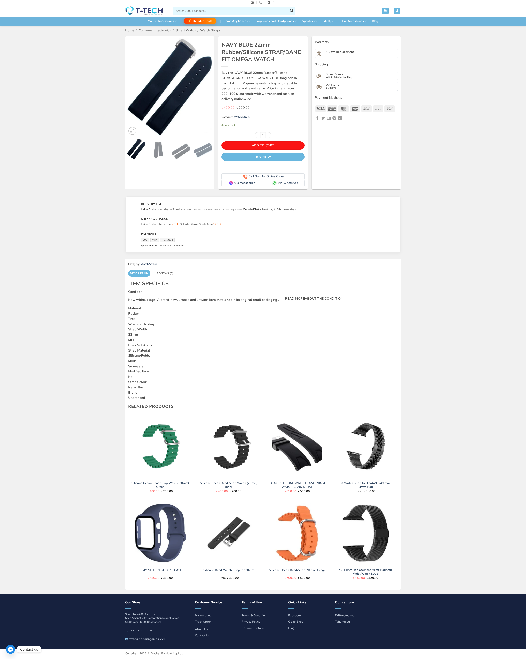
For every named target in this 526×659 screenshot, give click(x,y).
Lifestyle (328, 21)
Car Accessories (353, 21)
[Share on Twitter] (323, 118)
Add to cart (263, 145)
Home (129, 30)
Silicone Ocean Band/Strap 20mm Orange (297, 570)
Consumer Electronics (155, 30)
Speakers (308, 21)
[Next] (205, 87)
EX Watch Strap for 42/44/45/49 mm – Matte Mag (366, 485)
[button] (385, 11)
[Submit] (291, 10)
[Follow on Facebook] (273, 2)
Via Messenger (244, 183)
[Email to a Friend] (329, 118)
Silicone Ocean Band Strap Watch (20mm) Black (228, 485)
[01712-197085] (261, 2)
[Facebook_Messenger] (10, 649)
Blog (375, 21)
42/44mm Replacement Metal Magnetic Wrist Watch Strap (365, 571)
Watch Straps (210, 30)
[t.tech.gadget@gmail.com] (253, 2)
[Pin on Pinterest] (334, 118)
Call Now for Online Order (266, 176)
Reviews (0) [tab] (165, 273)
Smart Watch (186, 30)
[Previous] (134, 87)
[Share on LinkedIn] (340, 118)
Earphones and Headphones (275, 21)
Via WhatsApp (288, 183)
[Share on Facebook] (317, 118)
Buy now (263, 157)
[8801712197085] (269, 2)
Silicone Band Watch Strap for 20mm (228, 570)
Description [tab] (139, 273)
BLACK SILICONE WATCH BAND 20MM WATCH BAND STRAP (297, 485)
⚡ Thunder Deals (200, 21)
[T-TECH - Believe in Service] (145, 11)
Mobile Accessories (161, 21)
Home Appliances (235, 21)
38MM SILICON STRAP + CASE (160, 570)
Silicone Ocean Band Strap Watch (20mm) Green (160, 485)
